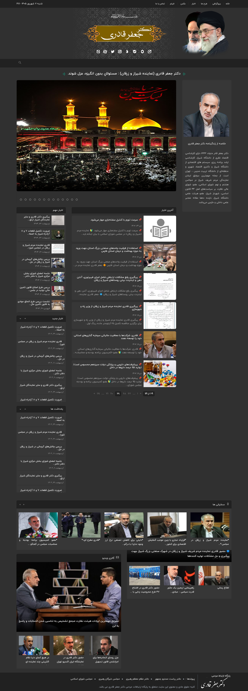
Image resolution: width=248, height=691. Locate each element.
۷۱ (107, 393)
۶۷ (129, 393)
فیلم (172, 3)
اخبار (194, 3)
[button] (76, 200)
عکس (183, 3)
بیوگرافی (217, 3)
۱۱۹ (98, 393)
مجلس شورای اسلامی (81, 679)
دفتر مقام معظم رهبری (137, 679)
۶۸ (124, 393)
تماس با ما (160, 3)
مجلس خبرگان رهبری (109, 679)
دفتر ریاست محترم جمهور (168, 679)
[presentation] (23, 504)
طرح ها (204, 3)
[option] (41, 325)
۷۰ (111, 393)
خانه (228, 3)
